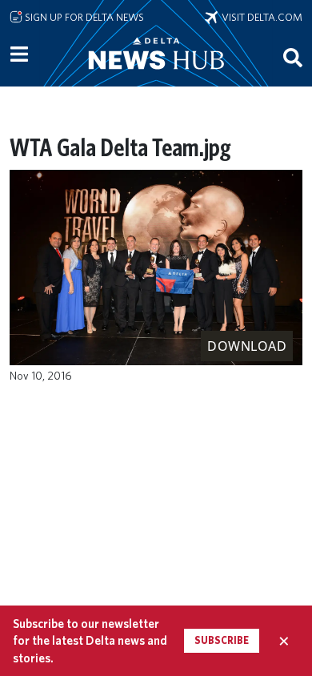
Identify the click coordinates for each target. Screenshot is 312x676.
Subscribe (221, 640)
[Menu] (19, 54)
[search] (292, 56)
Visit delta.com (260, 16)
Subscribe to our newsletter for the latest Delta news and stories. (90, 641)
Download (246, 346)
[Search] (292, 56)
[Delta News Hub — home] (156, 75)
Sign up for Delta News (83, 16)
